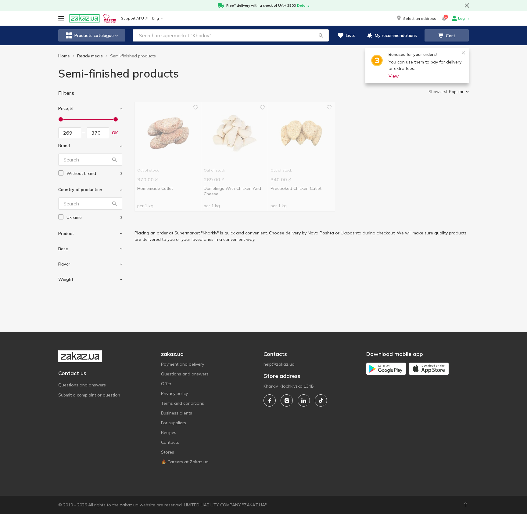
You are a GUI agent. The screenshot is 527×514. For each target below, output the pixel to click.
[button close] (467, 5)
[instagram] (287, 400)
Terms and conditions (182, 403)
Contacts (170, 442)
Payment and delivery (182, 364)
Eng (155, 18)
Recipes (168, 432)
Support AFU (132, 18)
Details (303, 5)
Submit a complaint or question (89, 395)
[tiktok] (321, 400)
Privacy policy (174, 393)
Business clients (176, 413)
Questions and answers (82, 385)
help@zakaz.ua (279, 364)
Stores (167, 452)
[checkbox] (60, 173)
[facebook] (270, 400)
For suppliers (173, 422)
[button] (416, 18)
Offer (166, 383)
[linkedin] (304, 400)
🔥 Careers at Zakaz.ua (185, 462)
